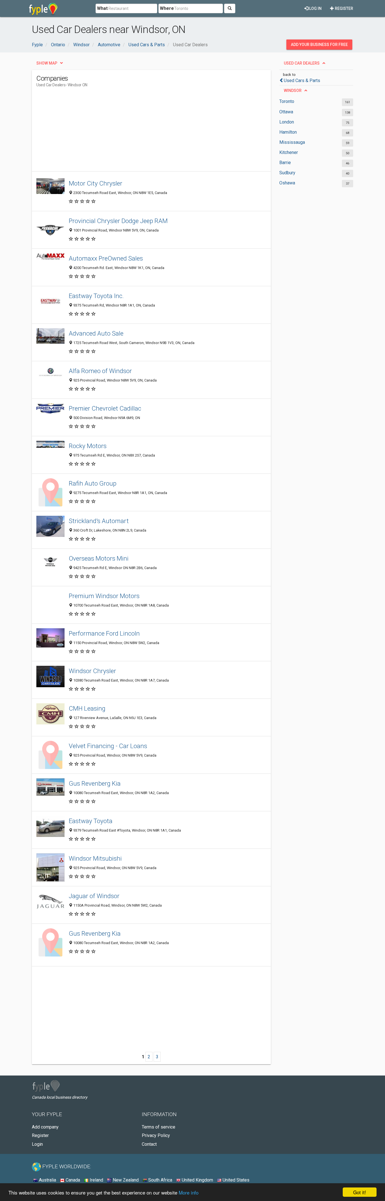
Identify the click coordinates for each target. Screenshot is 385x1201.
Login (37, 1144)
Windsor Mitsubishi (95, 858)
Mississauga (292, 142)
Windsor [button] (293, 90)
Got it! (359, 1192)
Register (343, 8)
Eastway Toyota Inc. (96, 295)
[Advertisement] (139, 131)
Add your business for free (319, 44)
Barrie (285, 162)
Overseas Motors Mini (99, 558)
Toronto (286, 101)
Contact (149, 1144)
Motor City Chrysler (95, 183)
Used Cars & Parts (302, 80)
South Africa (159, 1180)
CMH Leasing (87, 708)
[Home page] (43, 8)
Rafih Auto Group (92, 483)
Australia (47, 1180)
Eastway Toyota (90, 821)
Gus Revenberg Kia (95, 783)
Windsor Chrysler (92, 671)
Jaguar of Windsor (94, 896)
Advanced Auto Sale (96, 333)
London (286, 122)
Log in (315, 8)
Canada (72, 1180)
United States (235, 1180)
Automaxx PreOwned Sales (106, 258)
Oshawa (287, 183)
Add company (45, 1127)
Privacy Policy (156, 1135)
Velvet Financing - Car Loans (108, 746)
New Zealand (125, 1180)
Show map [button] (46, 63)
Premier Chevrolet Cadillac (105, 408)
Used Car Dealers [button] (302, 63)
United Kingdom (197, 1180)
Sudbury (287, 172)
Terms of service (158, 1127)
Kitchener (288, 152)
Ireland (95, 1180)
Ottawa (286, 111)
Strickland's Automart (99, 521)
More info (188, 1192)
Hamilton (288, 132)
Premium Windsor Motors (104, 596)
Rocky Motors (88, 445)
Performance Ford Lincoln (104, 633)
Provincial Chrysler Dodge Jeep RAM (118, 220)
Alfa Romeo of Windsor (100, 370)
